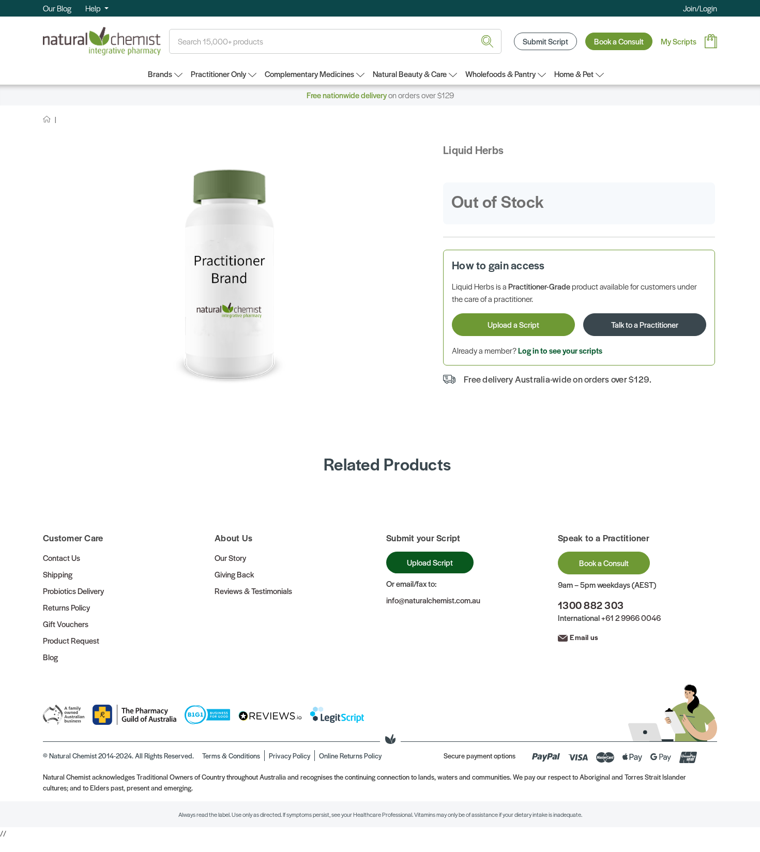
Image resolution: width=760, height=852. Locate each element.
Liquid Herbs (473, 149)
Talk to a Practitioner (644, 324)
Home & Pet (574, 73)
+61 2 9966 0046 (631, 617)
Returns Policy (66, 607)
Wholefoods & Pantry (500, 73)
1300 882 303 (591, 605)
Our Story (230, 557)
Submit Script (545, 41)
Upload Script (430, 562)
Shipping (57, 574)
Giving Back (234, 574)
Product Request (71, 640)
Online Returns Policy (350, 755)
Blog (50, 656)
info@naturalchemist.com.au (433, 600)
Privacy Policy (289, 755)
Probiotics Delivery (73, 590)
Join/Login (700, 8)
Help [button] (93, 8)
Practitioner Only (218, 73)
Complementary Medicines (309, 73)
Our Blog (57, 8)
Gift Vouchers (65, 623)
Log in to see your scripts (560, 350)
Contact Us (61, 557)
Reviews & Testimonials (253, 590)
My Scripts (678, 41)
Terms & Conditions (231, 755)
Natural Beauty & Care (410, 73)
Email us (584, 637)
